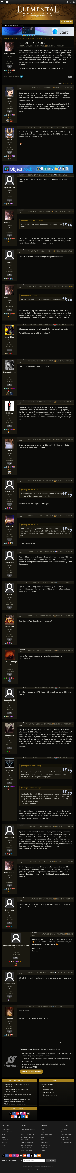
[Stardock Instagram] (25, 1113)
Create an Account (66, 1134)
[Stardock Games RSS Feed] (26, 1117)
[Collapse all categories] (73, 1084)
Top (71, 87)
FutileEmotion (9, 53)
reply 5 (35, 295)
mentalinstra (9, 527)
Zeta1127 (9, 770)
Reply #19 (23, 758)
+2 (9, 850)
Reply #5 (21, 251)
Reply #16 (22, 650)
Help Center (64, 1129)
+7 (9, 350)
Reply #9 (21, 402)
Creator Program (45, 1145)
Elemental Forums (55, 46)
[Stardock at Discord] (16, 1117)
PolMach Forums (64, 552)
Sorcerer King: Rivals (26, 1150)
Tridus (9, 450)
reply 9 (36, 490)
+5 (9, 504)
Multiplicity (4, 1142)
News (42, 1140)
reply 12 (41, 788)
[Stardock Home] (7, 2)
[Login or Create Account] (67, 2)
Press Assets (44, 1142)
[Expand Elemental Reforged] (40, 1084)
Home (5, 38)
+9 (9, 783)
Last (72, 83)
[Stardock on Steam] (28, 1113)
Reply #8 (21, 361)
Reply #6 (21, 286)
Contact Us (44, 1147)
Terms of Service (36, 1170)
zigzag (9, 262)
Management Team (46, 1134)
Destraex (9, 1018)
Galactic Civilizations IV (27, 1134)
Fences (4, 1137)
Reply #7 (22, 325)
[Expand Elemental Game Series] (42, 1095)
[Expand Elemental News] (42, 1089)
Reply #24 (21, 972)
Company (45, 1126)
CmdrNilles (9, 337)
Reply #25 (23, 1006)
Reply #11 (21, 481)
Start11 (3, 1134)
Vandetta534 (9, 983)
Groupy (4, 1145)
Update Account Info (66, 1142)
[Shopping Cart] (70, 2)
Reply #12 (21, 515)
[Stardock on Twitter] (10, 1113)
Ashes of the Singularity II (28, 1129)
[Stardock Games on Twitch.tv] (21, 1113)
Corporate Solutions (7, 1132)
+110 (9, 463)
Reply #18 (21, 724)
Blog (42, 1132)
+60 (10, 674)
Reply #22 (21, 899)
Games (24, 1126)
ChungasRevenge (9, 372)
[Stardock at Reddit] (12, 1117)
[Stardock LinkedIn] (23, 1117)
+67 (10, 200)
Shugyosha (9, 735)
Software (6, 1126)
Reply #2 (23, 127)
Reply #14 (23, 582)
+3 (9, 539)
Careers (43, 1137)
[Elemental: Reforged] (38, 11)
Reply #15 (21, 615)
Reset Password (65, 1140)
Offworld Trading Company (28, 1145)
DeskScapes (5, 1140)
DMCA (44, 1170)
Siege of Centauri (26, 1147)
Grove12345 (9, 626)
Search (16, 26)
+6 (9, 1031)
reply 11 (40, 766)
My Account (64, 1132)
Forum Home (9, 26)
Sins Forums (61, 127)
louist (9, 98)
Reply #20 (21, 826)
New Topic (66, 22)
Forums (43, 1150)
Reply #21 (21, 861)
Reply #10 (21, 439)
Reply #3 (23, 175)
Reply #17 (23, 688)
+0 (9, 575)
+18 (9, 66)
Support (64, 1126)
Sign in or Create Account (31, 1071)
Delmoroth (9, 837)
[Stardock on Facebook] (14, 1113)
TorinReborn (9, 491)
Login (21, 26)
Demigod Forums (64, 651)
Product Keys (64, 1137)
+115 (9, 426)
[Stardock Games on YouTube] (17, 1113)
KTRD (9, 594)
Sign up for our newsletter (12, 1160)
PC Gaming (47, 38)
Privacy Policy (27, 1170)
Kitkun (9, 139)
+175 (9, 152)
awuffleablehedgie (10, 661)
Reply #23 (34, 934)
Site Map (50, 1170)
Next (68, 83)
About (42, 1129)
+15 (9, 111)
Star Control (24, 1140)
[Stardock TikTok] (19, 1117)
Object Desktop (6, 1129)
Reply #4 (21, 211)
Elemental (23, 1132)
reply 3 (40, 220)
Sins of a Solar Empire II (27, 1137)
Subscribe (51, 1160)
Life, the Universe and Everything (25, 38)
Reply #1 (21, 87)
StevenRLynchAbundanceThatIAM (16, 945)
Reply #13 (21, 551)
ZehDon (9, 413)
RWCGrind (9, 562)
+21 (9, 275)
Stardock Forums (64, 973)
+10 (9, 385)
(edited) (71, 211)
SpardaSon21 (9, 187)
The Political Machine (27, 1142)
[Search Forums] (73, 2)
